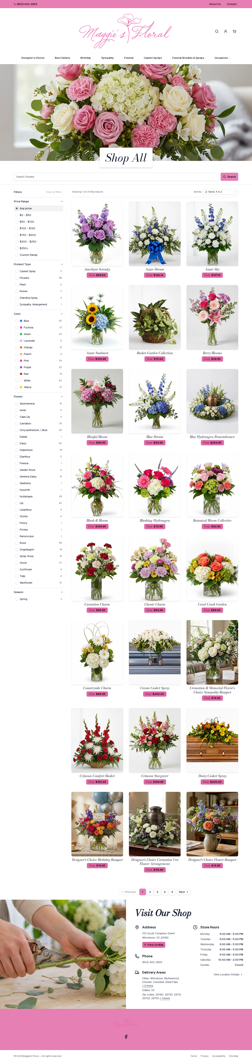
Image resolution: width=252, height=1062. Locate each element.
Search (231, 176)
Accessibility (218, 1056)
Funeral (128, 58)
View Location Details (226, 974)
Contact (232, 4)
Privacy (204, 1056)
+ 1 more (165, 998)
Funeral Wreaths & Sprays (188, 58)
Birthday (85, 58)
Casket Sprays (153, 58)
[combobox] (220, 192)
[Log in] (225, 31)
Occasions (221, 58)
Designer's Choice (32, 58)
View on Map (155, 944)
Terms (193, 1056)
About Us (215, 4)
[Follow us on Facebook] (126, 1036)
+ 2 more (147, 985)
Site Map (233, 1056)
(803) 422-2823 (27, 4)
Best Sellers (62, 58)
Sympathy (107, 58)
